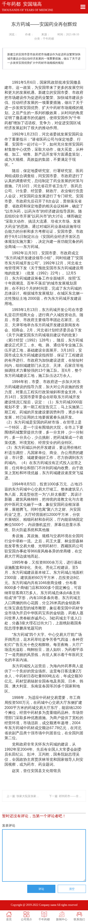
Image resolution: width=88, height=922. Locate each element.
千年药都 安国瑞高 (22, 4)
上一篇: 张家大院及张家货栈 (24, 796)
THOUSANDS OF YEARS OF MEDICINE (27, 10)
